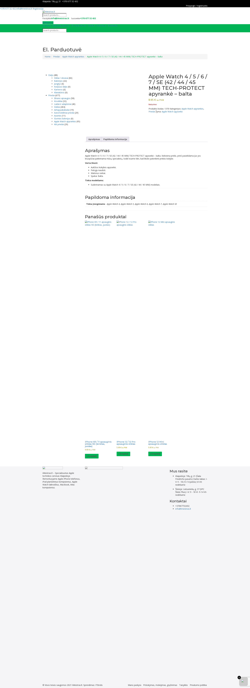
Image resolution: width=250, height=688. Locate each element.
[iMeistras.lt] (49, 11)
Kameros (58, 89)
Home (47, 56)
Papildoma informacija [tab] (115, 139)
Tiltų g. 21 (56, 1)
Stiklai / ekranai (61, 78)
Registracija (38, 8)
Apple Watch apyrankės (73, 56)
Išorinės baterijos (62, 118)
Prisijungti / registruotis (196, 5)
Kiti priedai (59, 124)
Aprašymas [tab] (94, 139)
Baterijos (58, 81)
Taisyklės (183, 685)
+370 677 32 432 (70, 1)
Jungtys (57, 83)
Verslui (91, 25)
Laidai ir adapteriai (62, 104)
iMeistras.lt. (77, 685)
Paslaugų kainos (61, 25)
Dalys (51, 75)
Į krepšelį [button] (91, 456)
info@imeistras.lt (24, 8)
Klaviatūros (59, 92)
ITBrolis (99, 685)
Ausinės (57, 115)
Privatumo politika (198, 685)
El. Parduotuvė (78, 25)
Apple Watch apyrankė (172, 111)
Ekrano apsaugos (62, 98)
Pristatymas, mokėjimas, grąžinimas (160, 685)
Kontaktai (113, 25)
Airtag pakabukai (62, 109)
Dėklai (57, 107)
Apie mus (101, 25)
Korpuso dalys (60, 86)
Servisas (47, 25)
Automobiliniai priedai (64, 112)
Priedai (56, 56)
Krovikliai (58, 101)
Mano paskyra (134, 685)
